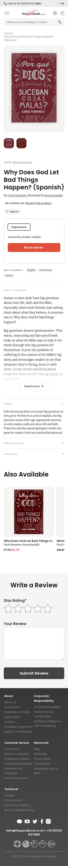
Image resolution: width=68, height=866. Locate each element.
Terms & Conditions (17, 805)
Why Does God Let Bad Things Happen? (29, 541)
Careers (9, 722)
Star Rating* (15, 601)
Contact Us (11, 749)
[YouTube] (27, 821)
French (9, 275)
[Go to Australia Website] (35, 842)
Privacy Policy (13, 800)
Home (8, 33)
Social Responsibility (47, 707)
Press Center (42, 759)
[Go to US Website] (26, 842)
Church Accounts (16, 778)
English (31, 270)
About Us (10, 702)
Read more (32, 386)
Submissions (12, 717)
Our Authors (12, 707)
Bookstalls (40, 754)
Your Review (15, 624)
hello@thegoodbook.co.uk (24, 830)
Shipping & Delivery (16, 759)
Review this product (39, 203)
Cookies (9, 795)
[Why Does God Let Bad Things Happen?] (28, 512)
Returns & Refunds (16, 754)
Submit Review (34, 673)
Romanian (45, 270)
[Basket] (62, 14)
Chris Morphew (17, 195)
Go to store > (34, 247)
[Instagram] (48, 821)
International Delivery (18, 764)
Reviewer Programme (18, 727)
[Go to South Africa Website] (51, 842)
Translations (42, 764)
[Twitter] (35, 821)
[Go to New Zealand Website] (43, 842)
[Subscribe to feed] (19, 821)
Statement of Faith (17, 712)
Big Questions (22, 162)
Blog (36, 749)
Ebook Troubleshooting (19, 810)
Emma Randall (53, 195)
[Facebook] (41, 821)
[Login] (55, 13)
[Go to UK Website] (18, 842)
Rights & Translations (18, 732)
